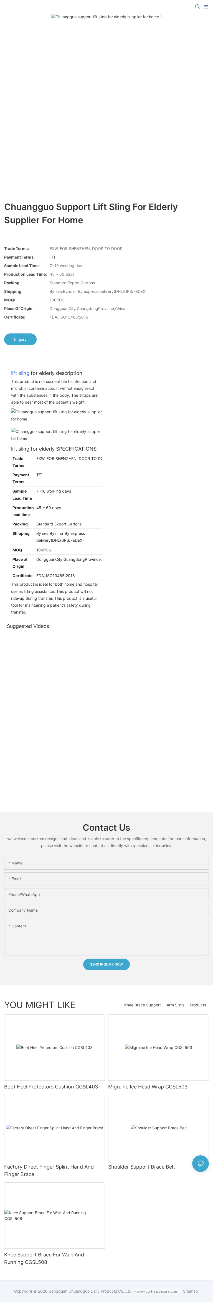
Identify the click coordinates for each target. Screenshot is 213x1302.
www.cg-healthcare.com (157, 1291)
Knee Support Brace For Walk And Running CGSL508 (44, 1258)
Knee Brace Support (142, 1005)
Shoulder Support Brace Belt (141, 1167)
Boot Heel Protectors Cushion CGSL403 (51, 1087)
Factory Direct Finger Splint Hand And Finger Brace (49, 1170)
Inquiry (20, 339)
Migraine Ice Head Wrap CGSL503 (147, 1087)
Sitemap (190, 1291)
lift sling (20, 373)
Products (198, 1005)
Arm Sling (175, 1005)
